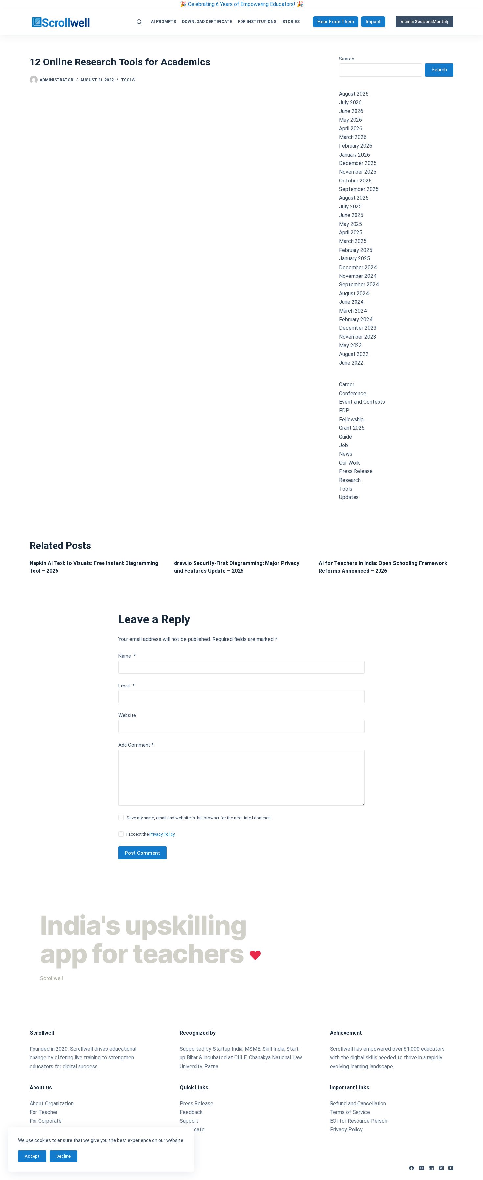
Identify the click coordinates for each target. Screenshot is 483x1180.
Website (127, 715)
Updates (349, 497)
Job (343, 445)
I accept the (150, 834)
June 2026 (351, 111)
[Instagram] (421, 1168)
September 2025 (359, 189)
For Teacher (44, 1112)
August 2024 (354, 293)
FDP (344, 410)
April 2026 (350, 128)
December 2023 (358, 328)
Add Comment (136, 745)
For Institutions (257, 21)
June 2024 (351, 302)
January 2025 (354, 258)
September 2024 (359, 284)
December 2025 (358, 163)
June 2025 (351, 215)
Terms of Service (350, 1112)
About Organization (52, 1103)
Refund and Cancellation (358, 1103)
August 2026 (354, 94)
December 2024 (358, 267)
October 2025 (355, 181)
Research (350, 480)
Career (346, 384)
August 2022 (354, 354)
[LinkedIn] (431, 1168)
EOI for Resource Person (359, 1121)
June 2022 (351, 363)
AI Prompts (163, 21)
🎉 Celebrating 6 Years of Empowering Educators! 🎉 (241, 4)
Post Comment (142, 853)
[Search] (139, 21)
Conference (352, 393)
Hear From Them (335, 21)
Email (126, 686)
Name (127, 656)
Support (189, 1121)
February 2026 (355, 146)
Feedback (191, 1112)
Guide (345, 437)
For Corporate (46, 1121)
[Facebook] (411, 1168)
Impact (373, 21)
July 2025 (350, 207)
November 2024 (357, 276)
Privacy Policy (162, 834)
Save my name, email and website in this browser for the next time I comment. (199, 817)
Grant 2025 (352, 428)
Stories (291, 21)
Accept (32, 1156)
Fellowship (351, 419)
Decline (63, 1156)
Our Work (349, 463)
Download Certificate (207, 21)
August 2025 (354, 198)
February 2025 (355, 250)
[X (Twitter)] (441, 1168)
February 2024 (355, 319)
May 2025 (350, 224)
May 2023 (350, 345)
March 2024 (353, 311)
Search (346, 59)
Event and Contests (362, 402)
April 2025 (350, 232)
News (345, 454)
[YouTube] (450, 1168)
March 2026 (353, 137)
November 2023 (357, 337)
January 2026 (354, 155)
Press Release (356, 471)
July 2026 (350, 102)
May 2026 (350, 120)
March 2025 (353, 241)
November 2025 (357, 172)
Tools (128, 80)
